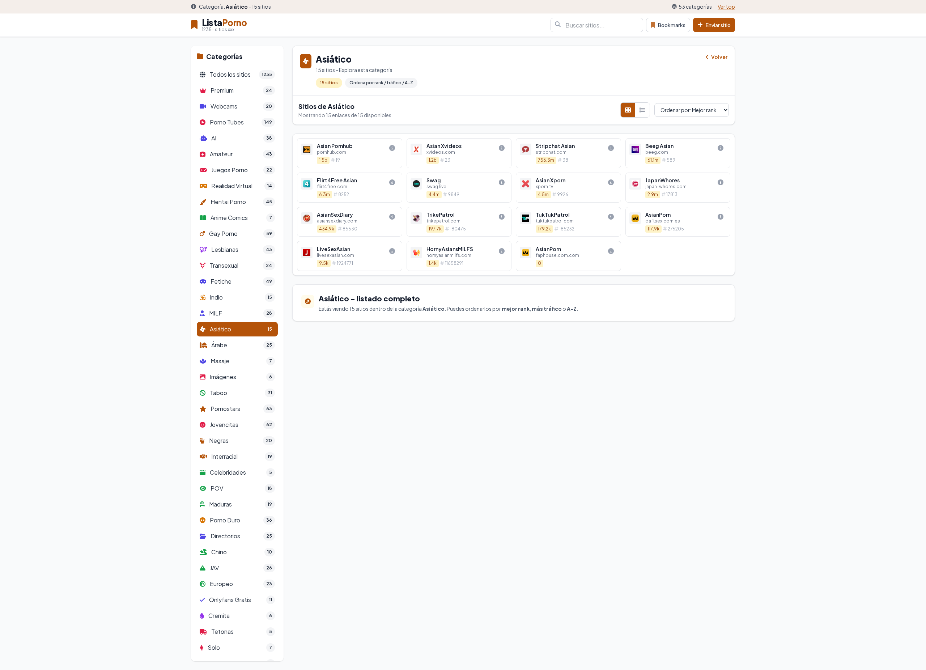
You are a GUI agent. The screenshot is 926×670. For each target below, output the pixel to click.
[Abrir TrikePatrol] (459, 222)
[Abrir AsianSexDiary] (349, 222)
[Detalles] (392, 148)
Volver (718, 57)
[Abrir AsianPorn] (678, 222)
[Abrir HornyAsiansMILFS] (459, 256)
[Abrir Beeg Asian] (678, 153)
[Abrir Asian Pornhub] (349, 153)
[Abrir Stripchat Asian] (568, 153)
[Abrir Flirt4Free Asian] (349, 187)
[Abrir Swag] (459, 187)
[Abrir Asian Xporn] (568, 187)
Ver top (726, 6)
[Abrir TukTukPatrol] (568, 222)
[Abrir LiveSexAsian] (349, 256)
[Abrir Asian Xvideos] (459, 153)
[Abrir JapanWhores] (678, 187)
